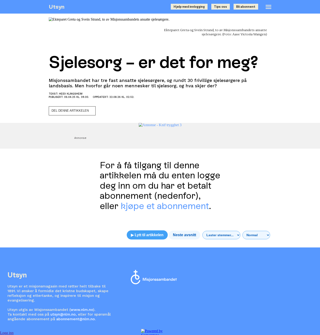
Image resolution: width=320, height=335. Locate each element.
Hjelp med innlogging (189, 6)
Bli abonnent (245, 6)
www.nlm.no (82, 309)
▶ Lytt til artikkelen (147, 235)
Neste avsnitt (184, 235)
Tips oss (220, 6)
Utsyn (56, 7)
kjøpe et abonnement (165, 206)
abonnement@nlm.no (75, 319)
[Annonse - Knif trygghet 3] (160, 125)
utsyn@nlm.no (63, 314)
